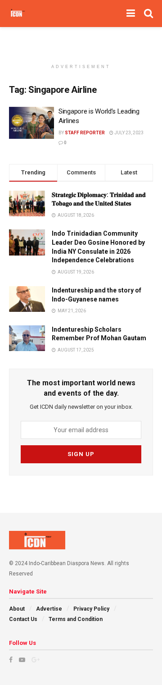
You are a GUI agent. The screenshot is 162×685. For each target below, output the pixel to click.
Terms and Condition (76, 619)
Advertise (49, 609)
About (17, 609)
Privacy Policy (91, 609)
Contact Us (23, 619)
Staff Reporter (85, 132)
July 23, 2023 (128, 132)
